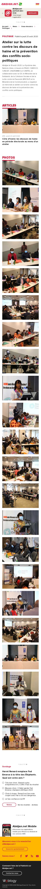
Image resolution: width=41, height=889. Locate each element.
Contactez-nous (12, 873)
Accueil (5, 26)
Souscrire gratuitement (15, 849)
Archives (35, 805)
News (15, 26)
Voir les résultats (24, 805)
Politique (6, 28)
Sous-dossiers (27, 26)
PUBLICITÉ (20, 22)
